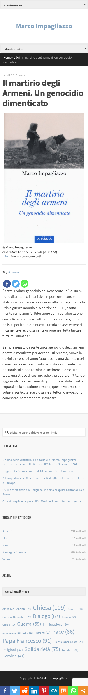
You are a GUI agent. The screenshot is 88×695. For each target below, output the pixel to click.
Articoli (7, 531)
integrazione (11, 632)
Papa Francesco (27, 640)
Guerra (29, 624)
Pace (63, 631)
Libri (5, 257)
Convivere (75, 609)
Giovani (8, 624)
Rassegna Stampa (14, 552)
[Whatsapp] (24, 284)
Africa (8, 609)
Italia (27, 632)
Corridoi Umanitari (16, 617)
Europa (69, 617)
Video (6, 559)
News (6, 545)
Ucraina (13, 656)
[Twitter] (16, 284)
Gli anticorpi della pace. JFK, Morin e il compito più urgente (41, 501)
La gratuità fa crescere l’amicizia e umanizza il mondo (37, 471)
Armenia (13, 272)
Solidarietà (42, 649)
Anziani (23, 609)
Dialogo (46, 616)
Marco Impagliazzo (44, 26)
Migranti (42, 632)
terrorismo (70, 650)
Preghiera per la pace (68, 641)
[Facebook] (7, 284)
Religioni (12, 649)
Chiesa (49, 607)
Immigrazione (56, 624)
